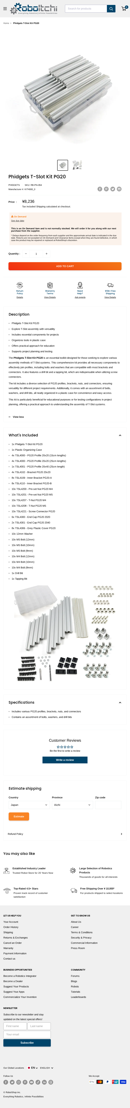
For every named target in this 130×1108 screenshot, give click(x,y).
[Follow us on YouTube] (31, 1082)
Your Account (10, 921)
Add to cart (65, 266)
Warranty (8, 948)
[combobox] (86, 9)
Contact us (9, 958)
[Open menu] (5, 8)
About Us (76, 921)
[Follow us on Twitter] (12, 1082)
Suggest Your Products (16, 986)
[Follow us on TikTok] (38, 1082)
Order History (10, 927)
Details (20, 297)
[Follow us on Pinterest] (25, 1082)
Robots (75, 986)
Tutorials (75, 991)
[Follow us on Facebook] (5, 1082)
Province (57, 797)
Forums (75, 975)
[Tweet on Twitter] (112, 188)
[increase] (46, 253)
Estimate (19, 816)
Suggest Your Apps (14, 991)
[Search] (111, 8)
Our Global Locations (13, 1068)
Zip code (100, 797)
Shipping (8, 932)
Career (75, 927)
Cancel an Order (12, 942)
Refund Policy (15, 833)
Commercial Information (84, 942)
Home (6, 23)
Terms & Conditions (82, 932)
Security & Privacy (81, 937)
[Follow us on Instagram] (18, 1082)
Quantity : (14, 253)
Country (13, 797)
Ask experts (80, 297)
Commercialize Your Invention (20, 997)
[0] (124, 9)
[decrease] (25, 253)
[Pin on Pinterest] (106, 188)
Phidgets (14, 185)
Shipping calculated (46, 206)
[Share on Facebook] (100, 188)
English (45, 1068)
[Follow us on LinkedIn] (44, 1082)
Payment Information (14, 953)
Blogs (74, 981)
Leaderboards (78, 997)
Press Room (78, 948)
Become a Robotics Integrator (19, 975)
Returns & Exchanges (15, 937)
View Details (50, 297)
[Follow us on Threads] (50, 1082)
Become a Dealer (13, 981)
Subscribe (27, 1042)
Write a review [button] (65, 759)
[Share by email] (119, 188)
